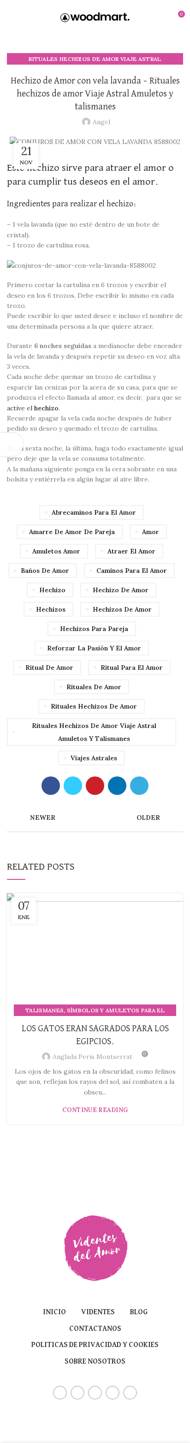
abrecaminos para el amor (94, 512)
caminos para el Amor (131, 570)
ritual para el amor (132, 667)
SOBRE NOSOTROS (95, 1361)
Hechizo (52, 590)
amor (150, 532)
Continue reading (95, 1110)
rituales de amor (93, 687)
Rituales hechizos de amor (94, 706)
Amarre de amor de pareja (72, 532)
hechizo (43, 168)
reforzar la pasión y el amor (94, 648)
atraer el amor (131, 551)
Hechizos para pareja (94, 629)
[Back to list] (95, 817)
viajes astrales (94, 758)
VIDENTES (98, 1312)
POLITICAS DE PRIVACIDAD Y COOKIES (95, 1345)
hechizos (50, 609)
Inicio (54, 1312)
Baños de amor (45, 570)
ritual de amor (49, 667)
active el (33, 408)
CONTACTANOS (95, 1329)
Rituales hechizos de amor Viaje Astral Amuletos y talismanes (94, 732)
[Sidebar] (11, 444)
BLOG (139, 1312)
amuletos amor (56, 551)
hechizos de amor (122, 609)
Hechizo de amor (120, 590)
